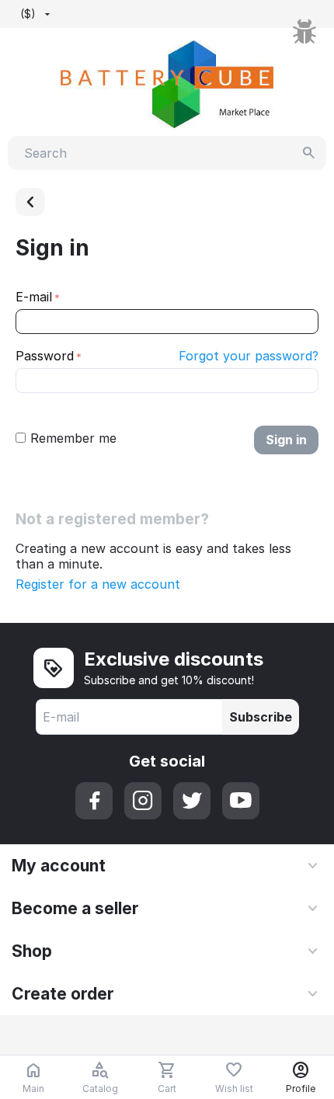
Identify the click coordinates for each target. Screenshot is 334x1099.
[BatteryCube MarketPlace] (167, 83)
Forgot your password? (248, 355)
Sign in (286, 439)
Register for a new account (98, 584)
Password (45, 355)
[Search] (309, 153)
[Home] (30, 202)
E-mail (34, 296)
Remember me (73, 438)
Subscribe (260, 717)
